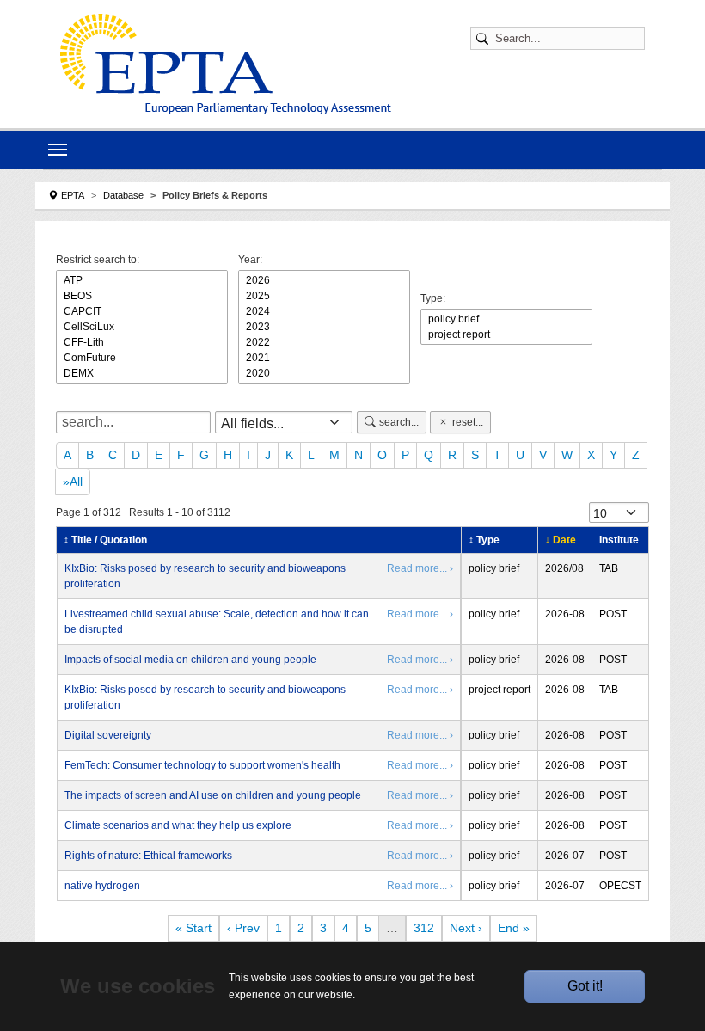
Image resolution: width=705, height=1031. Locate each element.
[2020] (324, 373)
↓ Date (560, 540)
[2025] (324, 296)
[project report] (506, 334)
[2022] (324, 342)
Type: (432, 298)
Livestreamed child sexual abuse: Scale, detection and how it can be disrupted (216, 621)
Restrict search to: (97, 260)
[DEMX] (142, 373)
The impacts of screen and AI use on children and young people (212, 795)
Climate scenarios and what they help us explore (177, 825)
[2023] (324, 326)
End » (514, 928)
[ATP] (142, 280)
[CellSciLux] (142, 326)
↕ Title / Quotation (105, 540)
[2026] (324, 280)
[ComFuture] (142, 357)
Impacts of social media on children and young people (190, 660)
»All (73, 481)
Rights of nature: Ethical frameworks (148, 856)
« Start (193, 928)
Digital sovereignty (107, 735)
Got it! (585, 986)
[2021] (324, 357)
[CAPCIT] (142, 311)
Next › (466, 928)
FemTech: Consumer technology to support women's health (202, 765)
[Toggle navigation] (57, 149)
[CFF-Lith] (142, 342)
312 (424, 928)
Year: (250, 260)
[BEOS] (142, 296)
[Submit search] (485, 38)
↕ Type (484, 540)
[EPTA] (225, 64)
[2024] (324, 311)
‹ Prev (243, 928)
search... (399, 422)
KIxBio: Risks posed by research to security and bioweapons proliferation (205, 576)
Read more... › (420, 568)
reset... (467, 422)
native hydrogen (102, 886)
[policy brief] (506, 319)
